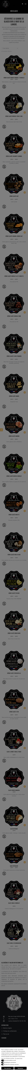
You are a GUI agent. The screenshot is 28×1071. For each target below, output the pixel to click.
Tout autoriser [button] (7, 1068)
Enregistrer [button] (20, 1068)
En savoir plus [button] (18, 1058)
